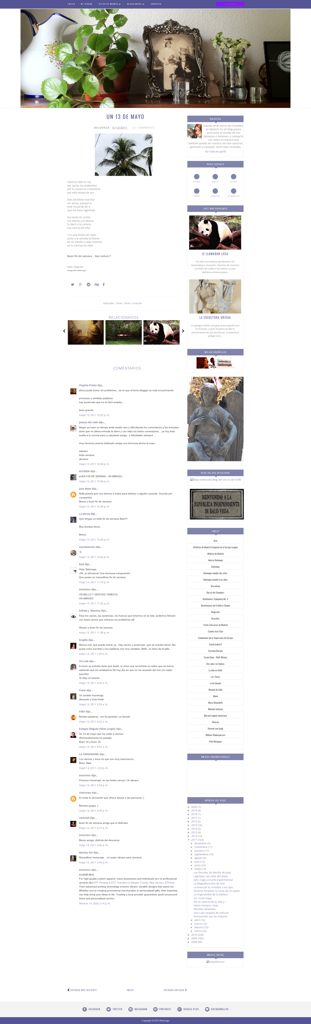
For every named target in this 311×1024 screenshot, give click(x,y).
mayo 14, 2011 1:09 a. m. (93, 653)
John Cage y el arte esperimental (213, 880)
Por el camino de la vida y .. (210, 901)
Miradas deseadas (205, 909)
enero (198, 931)
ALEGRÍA (84, 471)
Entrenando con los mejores (210, 916)
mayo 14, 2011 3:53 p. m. (93, 785)
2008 (194, 942)
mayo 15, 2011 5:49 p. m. (93, 862)
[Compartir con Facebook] (102, 284)
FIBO (82, 711)
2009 (194, 938)
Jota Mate (85, 488)
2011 (194, 839)
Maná (215, 696)
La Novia (84, 514)
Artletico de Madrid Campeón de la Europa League (215, 547)
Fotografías (109, 303)
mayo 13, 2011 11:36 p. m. (94, 632)
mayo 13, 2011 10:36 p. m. (94, 481)
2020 (194, 807)
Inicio (130, 990)
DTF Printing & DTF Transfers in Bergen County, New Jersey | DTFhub (134, 882)
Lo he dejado (215, 683)
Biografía (215, 612)
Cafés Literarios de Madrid (215, 625)
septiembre (201, 854)
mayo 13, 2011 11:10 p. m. (94, 582)
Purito (127, 303)
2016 (194, 821)
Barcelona (215, 586)
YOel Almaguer (215, 741)
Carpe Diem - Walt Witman (215, 657)
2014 (194, 828)
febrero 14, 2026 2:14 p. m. (95, 903)
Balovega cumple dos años (215, 573)
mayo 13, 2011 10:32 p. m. (94, 415)
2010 (194, 934)
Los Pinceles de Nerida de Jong (212, 872)
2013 (194, 832)
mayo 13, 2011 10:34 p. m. (94, 464)
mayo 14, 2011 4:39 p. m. (93, 810)
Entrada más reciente (83, 990)
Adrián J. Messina (89, 610)
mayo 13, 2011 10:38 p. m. (94, 506)
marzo (198, 923)
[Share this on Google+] (79, 284)
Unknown (85, 792)
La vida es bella (215, 670)
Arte (215, 540)
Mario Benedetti (215, 702)
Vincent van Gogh (215, 728)
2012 (194, 836)
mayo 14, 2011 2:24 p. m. (93, 768)
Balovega (215, 566)
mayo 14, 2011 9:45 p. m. (93, 845)
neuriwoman (87, 547)
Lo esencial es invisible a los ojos (213, 887)
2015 (194, 825)
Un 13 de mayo (203, 898)
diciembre (200, 843)
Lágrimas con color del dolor (211, 876)
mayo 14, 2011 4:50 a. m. (93, 683)
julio (197, 861)
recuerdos (137, 303)
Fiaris (82, 690)
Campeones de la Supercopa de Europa (215, 638)
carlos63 (84, 817)
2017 (194, 817)
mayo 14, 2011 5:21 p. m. (93, 828)
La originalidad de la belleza (211, 894)
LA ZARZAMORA (89, 754)
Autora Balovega (215, 560)
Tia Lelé (83, 661)
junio (197, 865)
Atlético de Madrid (215, 553)
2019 (194, 810)
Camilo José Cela (215, 631)
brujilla (83, 640)
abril (197, 920)
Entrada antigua (174, 990)
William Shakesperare (215, 735)
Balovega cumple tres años (215, 579)
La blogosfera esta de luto (209, 883)
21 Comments (143, 127)
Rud (81, 564)
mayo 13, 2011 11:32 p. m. (94, 603)
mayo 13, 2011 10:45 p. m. (94, 557)
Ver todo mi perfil (215, 151)
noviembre (201, 847)
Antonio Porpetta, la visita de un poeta (217, 891)
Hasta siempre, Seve (206, 905)
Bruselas (215, 618)
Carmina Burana (215, 651)
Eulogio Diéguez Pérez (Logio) (97, 728)
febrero (199, 927)
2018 (194, 814)
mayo (198, 869)
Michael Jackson (215, 709)
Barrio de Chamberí (215, 592)
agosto (198, 858)
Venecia (215, 722)
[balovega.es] (215, 367)
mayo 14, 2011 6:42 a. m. (93, 721)
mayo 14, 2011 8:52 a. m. (93, 746)
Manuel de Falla (215, 689)
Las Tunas (215, 676)
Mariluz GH (86, 852)
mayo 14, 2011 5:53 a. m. (93, 704)
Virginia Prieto (88, 385)
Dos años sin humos (215, 664)
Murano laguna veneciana (215, 715)
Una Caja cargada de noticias (211, 912)
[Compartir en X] (71, 284)
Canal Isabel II (215, 644)
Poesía (119, 303)
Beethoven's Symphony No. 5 (215, 599)
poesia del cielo (88, 422)
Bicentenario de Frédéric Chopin (215, 605)
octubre (199, 850)
